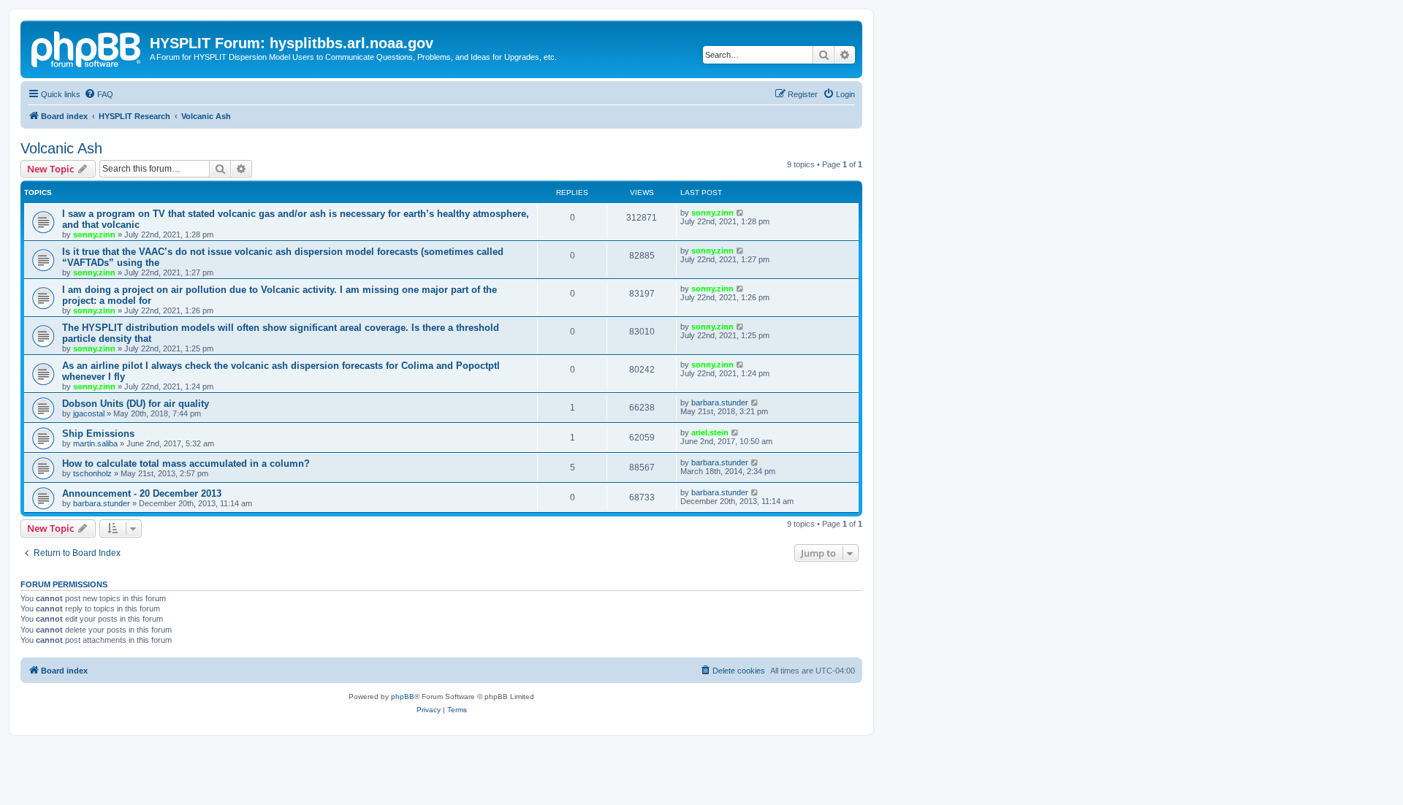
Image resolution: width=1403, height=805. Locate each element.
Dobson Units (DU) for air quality (135, 403)
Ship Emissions (98, 433)
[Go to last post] (740, 212)
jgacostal (88, 413)
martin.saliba (95, 443)
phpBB (402, 697)
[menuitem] (98, 94)
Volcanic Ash (61, 148)
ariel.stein (710, 432)
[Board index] (87, 47)
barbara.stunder (719, 402)
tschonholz (92, 473)
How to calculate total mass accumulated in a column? (186, 463)
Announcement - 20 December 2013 (141, 493)
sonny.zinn (94, 234)
